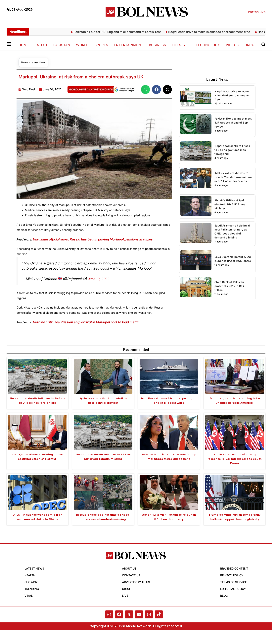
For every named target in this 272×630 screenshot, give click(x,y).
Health (29, 575)
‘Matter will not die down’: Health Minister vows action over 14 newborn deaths (233, 177)
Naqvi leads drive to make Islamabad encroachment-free (198, 32)
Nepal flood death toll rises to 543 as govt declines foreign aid (232, 149)
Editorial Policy (233, 588)
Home (24, 45)
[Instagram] (149, 614)
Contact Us (131, 575)
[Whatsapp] (109, 614)
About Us (129, 568)
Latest (41, 45)
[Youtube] (139, 614)
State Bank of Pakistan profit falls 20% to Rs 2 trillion (229, 286)
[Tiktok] (159, 614)
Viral (28, 595)
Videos (232, 45)
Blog (224, 595)
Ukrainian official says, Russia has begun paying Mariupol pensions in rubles (93, 239)
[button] (145, 89)
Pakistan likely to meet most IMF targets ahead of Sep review (233, 122)
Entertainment (128, 45)
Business (157, 45)
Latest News (38, 62)
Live (125, 595)
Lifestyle (181, 45)
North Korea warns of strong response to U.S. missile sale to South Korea (234, 459)
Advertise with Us (136, 582)
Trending (31, 588)
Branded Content (234, 568)
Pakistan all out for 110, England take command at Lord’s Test (105, 32)
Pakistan (61, 45)
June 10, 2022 (99, 279)
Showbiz (31, 582)
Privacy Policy (231, 575)
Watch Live (256, 12)
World (82, 45)
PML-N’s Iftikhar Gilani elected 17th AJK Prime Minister (230, 204)
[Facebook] (119, 614)
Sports (101, 45)
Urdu (249, 45)
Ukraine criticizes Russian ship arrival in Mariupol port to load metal (85, 322)
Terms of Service (233, 582)
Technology (208, 45)
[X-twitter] (129, 614)
